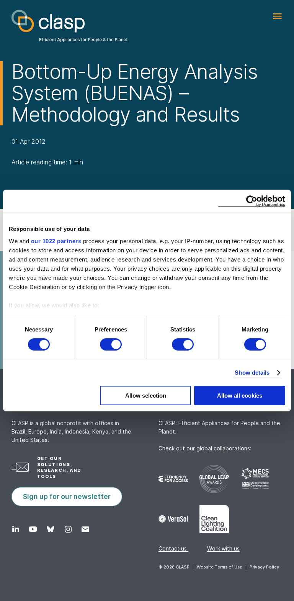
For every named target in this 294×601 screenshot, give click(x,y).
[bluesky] (50, 529)
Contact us (173, 548)
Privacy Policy (264, 567)
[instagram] (68, 529)
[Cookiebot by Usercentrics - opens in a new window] (251, 201)
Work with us (223, 548)
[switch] (111, 344)
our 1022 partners (56, 240)
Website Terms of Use (219, 567)
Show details (252, 372)
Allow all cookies (239, 395)
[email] (85, 529)
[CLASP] (69, 26)
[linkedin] (15, 529)
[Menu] (277, 16)
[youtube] (33, 529)
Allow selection (145, 395)
